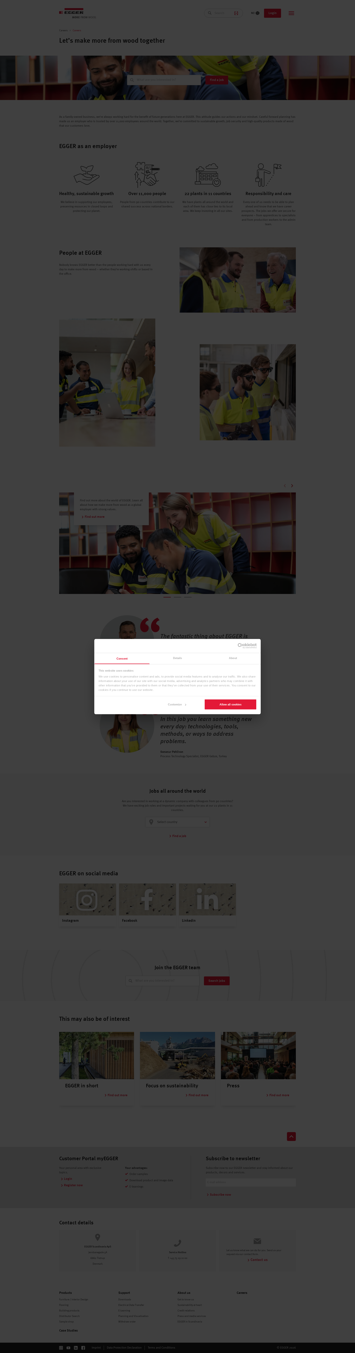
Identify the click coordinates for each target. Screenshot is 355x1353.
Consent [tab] (122, 658)
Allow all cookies (230, 704)
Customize (175, 704)
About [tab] (233, 657)
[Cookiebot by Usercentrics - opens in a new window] (240, 646)
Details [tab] (177, 657)
